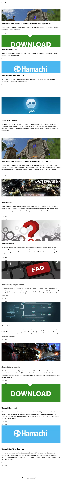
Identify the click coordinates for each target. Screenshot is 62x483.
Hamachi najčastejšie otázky (13, 285)
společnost (4, 134)
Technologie (4, 33)
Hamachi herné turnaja (11, 367)
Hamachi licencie (8, 326)
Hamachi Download (9, 49)
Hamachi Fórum (8, 244)
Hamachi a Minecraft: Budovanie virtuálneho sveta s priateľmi (26, 24)
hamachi (4, 3)
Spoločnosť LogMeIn (10, 120)
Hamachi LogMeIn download (13, 75)
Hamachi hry (7, 202)
